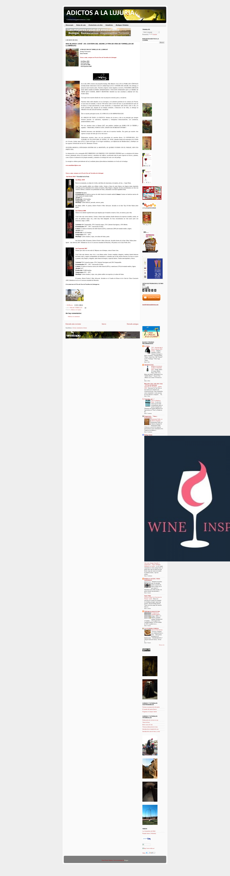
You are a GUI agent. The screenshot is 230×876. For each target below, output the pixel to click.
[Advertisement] (81, 354)
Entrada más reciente (73, 324)
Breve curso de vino (147, 724)
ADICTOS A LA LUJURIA (100, 13)
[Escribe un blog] (77, 305)
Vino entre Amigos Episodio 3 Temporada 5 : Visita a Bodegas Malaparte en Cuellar (152, 564)
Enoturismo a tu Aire (96, 25)
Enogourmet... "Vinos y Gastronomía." (150, 417)
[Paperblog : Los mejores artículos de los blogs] (146, 840)
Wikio (143, 853)
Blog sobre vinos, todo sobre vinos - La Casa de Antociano (153, 384)
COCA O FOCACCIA (156, 630)
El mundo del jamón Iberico (149, 709)
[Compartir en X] (79, 305)
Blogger (126, 860)
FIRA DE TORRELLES (76, 307)
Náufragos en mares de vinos (152, 611)
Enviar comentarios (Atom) (80, 328)
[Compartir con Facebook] (80, 305)
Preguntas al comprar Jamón (149, 711)
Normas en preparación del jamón (151, 707)
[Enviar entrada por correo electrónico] (85, 307)
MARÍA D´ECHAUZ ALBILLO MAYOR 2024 (156, 368)
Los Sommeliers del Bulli (148, 831)
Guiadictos (109, 25)
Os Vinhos (147, 346)
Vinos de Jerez (146, 722)
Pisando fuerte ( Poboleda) (149, 833)
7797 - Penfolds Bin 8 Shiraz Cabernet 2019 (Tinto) (156, 349)
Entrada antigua (132, 324)
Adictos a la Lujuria (76, 309)
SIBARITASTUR (148, 365)
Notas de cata (81, 25)
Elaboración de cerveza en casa (150, 720)
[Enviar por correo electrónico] (75, 305)
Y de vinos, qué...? (149, 399)
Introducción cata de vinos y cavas (151, 731)
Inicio (104, 324)
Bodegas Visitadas (122, 25)
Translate (154, 34)
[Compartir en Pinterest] (82, 305)
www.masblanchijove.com (73, 165)
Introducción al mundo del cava (150, 729)
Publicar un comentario (74, 316)
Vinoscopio (69, 25)
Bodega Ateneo (148, 435)
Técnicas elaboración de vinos (150, 727)
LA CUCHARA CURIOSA (151, 628)
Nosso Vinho (147, 595)
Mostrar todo (161, 644)
